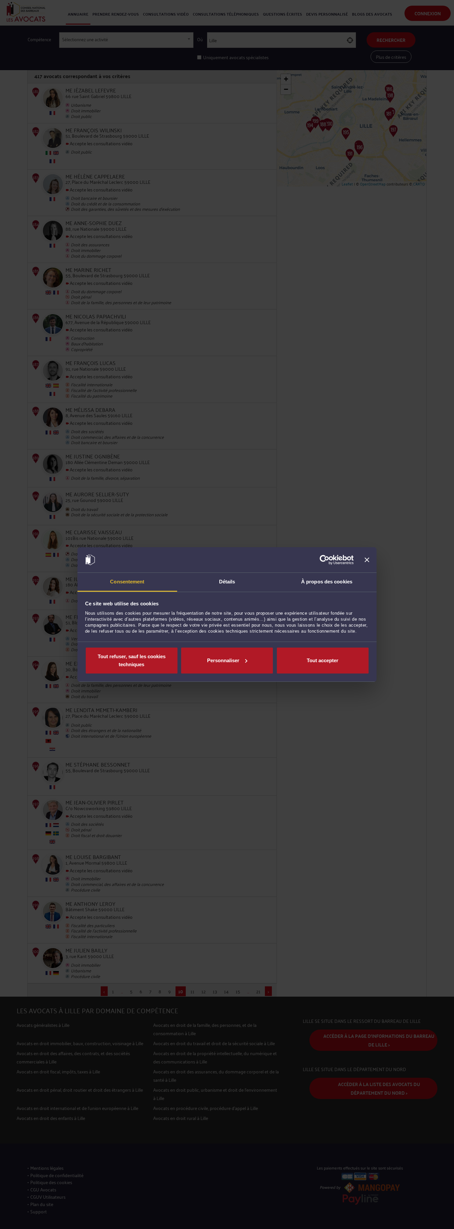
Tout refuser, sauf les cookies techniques (132, 660)
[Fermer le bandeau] (367, 559)
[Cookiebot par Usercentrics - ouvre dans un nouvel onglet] (324, 560)
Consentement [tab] (127, 581)
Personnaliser (223, 660)
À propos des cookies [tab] (326, 581)
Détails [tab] (227, 581)
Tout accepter (322, 660)
